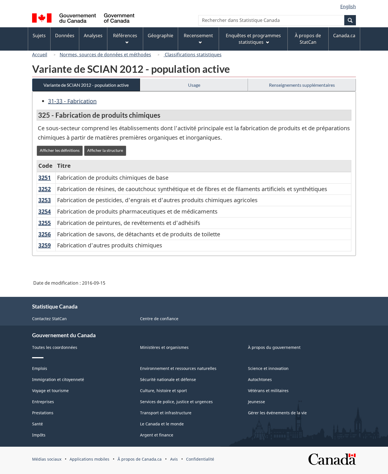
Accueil (39, 54)
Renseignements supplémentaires (302, 85)
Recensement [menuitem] (198, 35)
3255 (44, 223)
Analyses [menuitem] (93, 35)
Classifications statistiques (193, 54)
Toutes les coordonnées (54, 347)
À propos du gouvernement (274, 347)
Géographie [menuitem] (160, 35)
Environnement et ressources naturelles (178, 368)
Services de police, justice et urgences (176, 401)
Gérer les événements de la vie (277, 412)
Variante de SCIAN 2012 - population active (86, 85)
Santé (37, 424)
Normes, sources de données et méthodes (105, 54)
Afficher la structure (105, 150)
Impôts (38, 435)
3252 (44, 189)
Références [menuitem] (125, 35)
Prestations (42, 412)
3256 (44, 234)
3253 (44, 200)
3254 (44, 211)
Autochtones (260, 379)
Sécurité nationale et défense (168, 379)
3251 (44, 177)
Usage (194, 85)
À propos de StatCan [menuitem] (308, 38)
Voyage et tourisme (50, 390)
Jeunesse (256, 401)
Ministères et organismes (164, 347)
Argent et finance (156, 435)
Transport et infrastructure (165, 412)
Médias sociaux (46, 459)
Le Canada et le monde (162, 424)
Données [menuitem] (64, 35)
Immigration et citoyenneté (58, 379)
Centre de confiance (159, 318)
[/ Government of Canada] (83, 18)
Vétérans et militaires (268, 390)
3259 (44, 245)
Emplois (39, 368)
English (348, 6)
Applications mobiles (89, 459)
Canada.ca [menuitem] (344, 35)
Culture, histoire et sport (163, 390)
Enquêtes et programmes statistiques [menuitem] (253, 38)
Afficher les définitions (60, 150)
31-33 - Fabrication (72, 101)
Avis (174, 459)
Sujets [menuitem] (39, 35)
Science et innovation (268, 368)
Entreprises (43, 401)
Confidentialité (200, 459)
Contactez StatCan (49, 318)
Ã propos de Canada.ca (140, 459)
